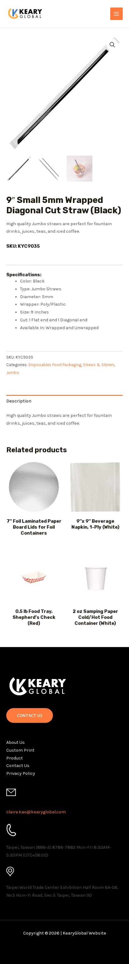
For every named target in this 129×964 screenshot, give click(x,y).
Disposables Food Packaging (54, 364)
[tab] (64, 401)
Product (14, 758)
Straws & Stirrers (99, 364)
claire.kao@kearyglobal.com (36, 812)
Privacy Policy (20, 773)
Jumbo (12, 372)
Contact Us (17, 765)
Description (18, 401)
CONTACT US (29, 715)
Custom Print (20, 750)
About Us (15, 742)
